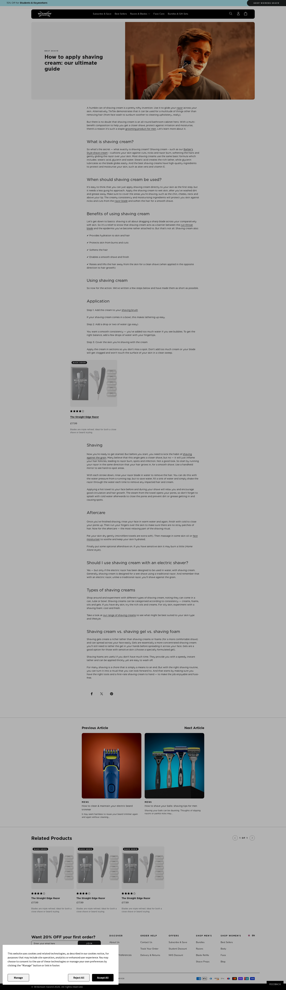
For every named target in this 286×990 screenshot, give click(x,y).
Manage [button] (18, 977)
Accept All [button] (103, 977)
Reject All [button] (78, 977)
